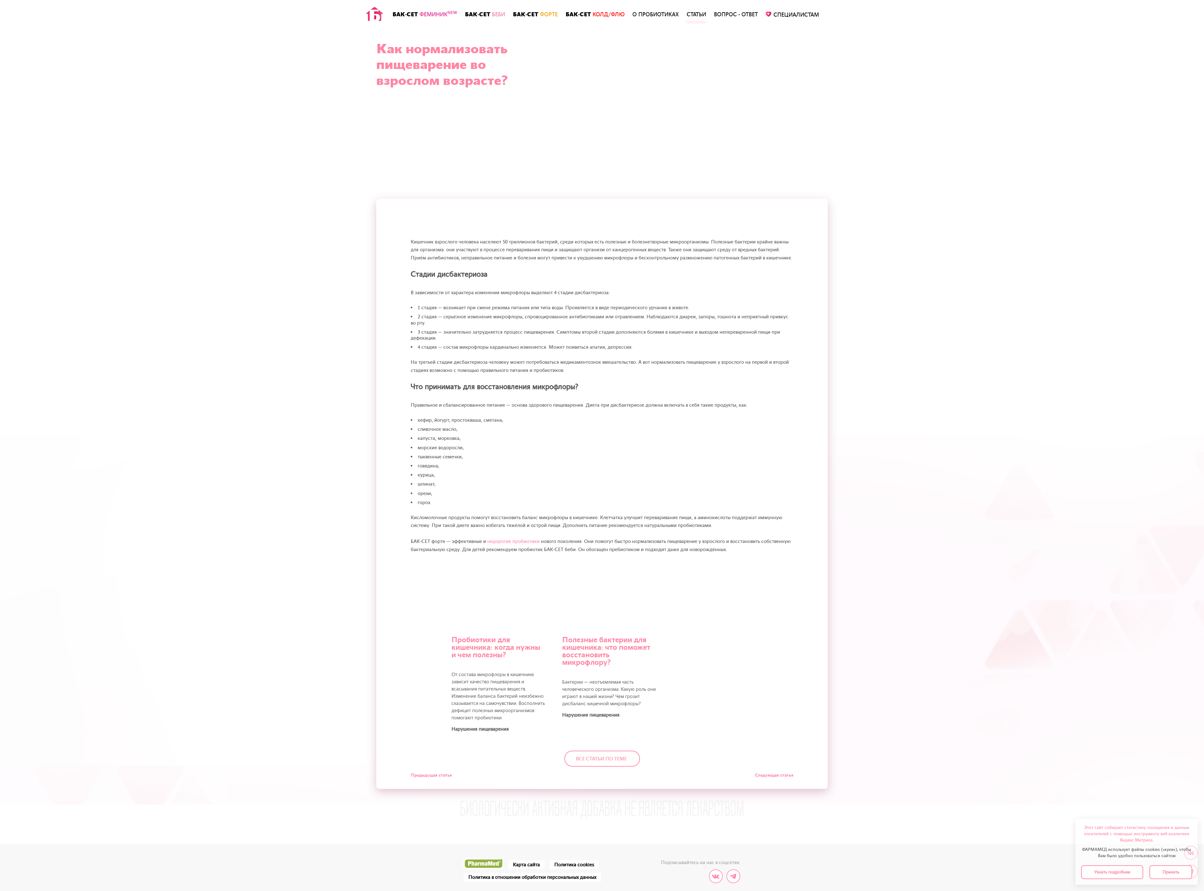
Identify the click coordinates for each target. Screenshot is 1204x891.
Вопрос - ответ (736, 14)
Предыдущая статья (431, 775)
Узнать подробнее (1112, 872)
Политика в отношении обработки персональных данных (532, 877)
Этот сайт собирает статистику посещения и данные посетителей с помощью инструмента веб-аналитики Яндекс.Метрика (1136, 834)
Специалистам (796, 14)
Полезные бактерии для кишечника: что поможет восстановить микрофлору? (606, 651)
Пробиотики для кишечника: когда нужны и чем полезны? (496, 647)
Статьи (696, 14)
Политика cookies (574, 865)
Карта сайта (526, 865)
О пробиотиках (655, 14)
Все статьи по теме (601, 759)
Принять (1171, 872)
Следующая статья (774, 775)
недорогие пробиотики (513, 541)
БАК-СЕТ (425, 14)
